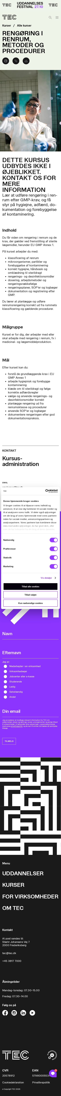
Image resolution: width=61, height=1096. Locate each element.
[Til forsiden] (9, 17)
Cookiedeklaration (13, 1082)
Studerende (15, 681)
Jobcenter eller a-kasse (21, 676)
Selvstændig (16, 691)
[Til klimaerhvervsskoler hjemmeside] (52, 1055)
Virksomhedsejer (18, 671)
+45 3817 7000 (11, 961)
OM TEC (13, 908)
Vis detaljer (46, 578)
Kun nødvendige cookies (30, 603)
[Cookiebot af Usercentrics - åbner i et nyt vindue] (45, 491)
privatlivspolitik (17, 726)
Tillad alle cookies (30, 586)
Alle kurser (24, 25)
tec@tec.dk (9, 953)
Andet (12, 697)
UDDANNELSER (23, 873)
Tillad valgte (30, 595)
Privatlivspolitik (41, 1082)
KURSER (13, 885)
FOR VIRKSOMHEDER (30, 896)
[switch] (54, 548)
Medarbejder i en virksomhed (25, 666)
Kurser (6, 25)
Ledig (12, 686)
